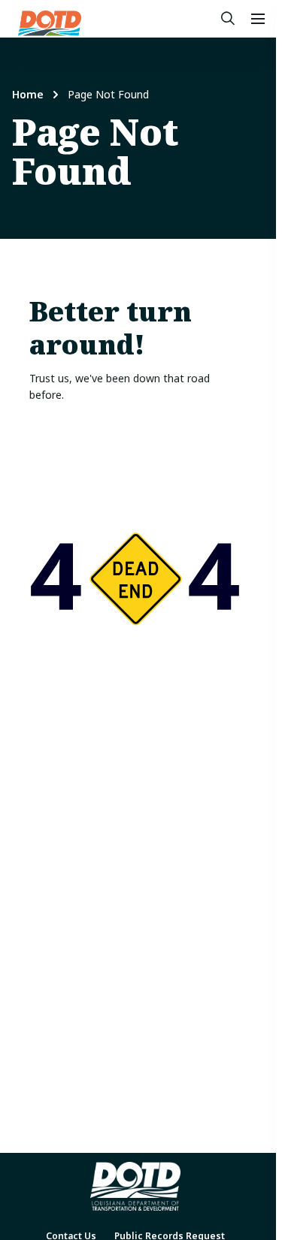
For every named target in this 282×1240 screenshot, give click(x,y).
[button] (258, 19)
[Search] (228, 19)
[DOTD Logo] (49, 23)
